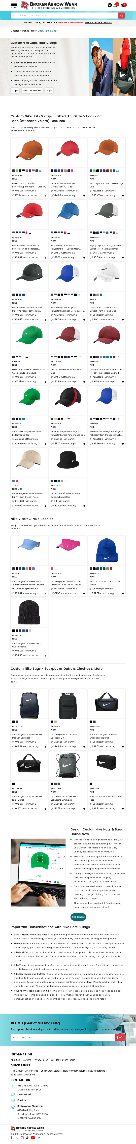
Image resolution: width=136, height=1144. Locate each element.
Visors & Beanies (32, 90)
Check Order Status (51, 1070)
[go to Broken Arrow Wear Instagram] (22, 1137)
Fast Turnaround (96, 1070)
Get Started (78, 917)
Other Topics (68, 1060)
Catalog (15, 30)
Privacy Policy (41, 1060)
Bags (49, 90)
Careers (27, 1060)
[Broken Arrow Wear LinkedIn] (39, 1137)
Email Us (21, 1100)
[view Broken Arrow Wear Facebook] (11, 1137)
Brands (25, 30)
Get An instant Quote (98, 23)
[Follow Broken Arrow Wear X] (16, 1137)
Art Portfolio (31, 1070)
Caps (15, 90)
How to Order (70, 1070)
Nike (33, 30)
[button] (115, 5)
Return (81, 1070)
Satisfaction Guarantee (23, 1074)
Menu (14, 7)
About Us (15, 1060)
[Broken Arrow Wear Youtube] (33, 1137)
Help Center (17, 1070)
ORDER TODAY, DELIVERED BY (53, 23)
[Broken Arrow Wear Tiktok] (27, 1137)
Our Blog (54, 1060)
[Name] (120, 1037)
